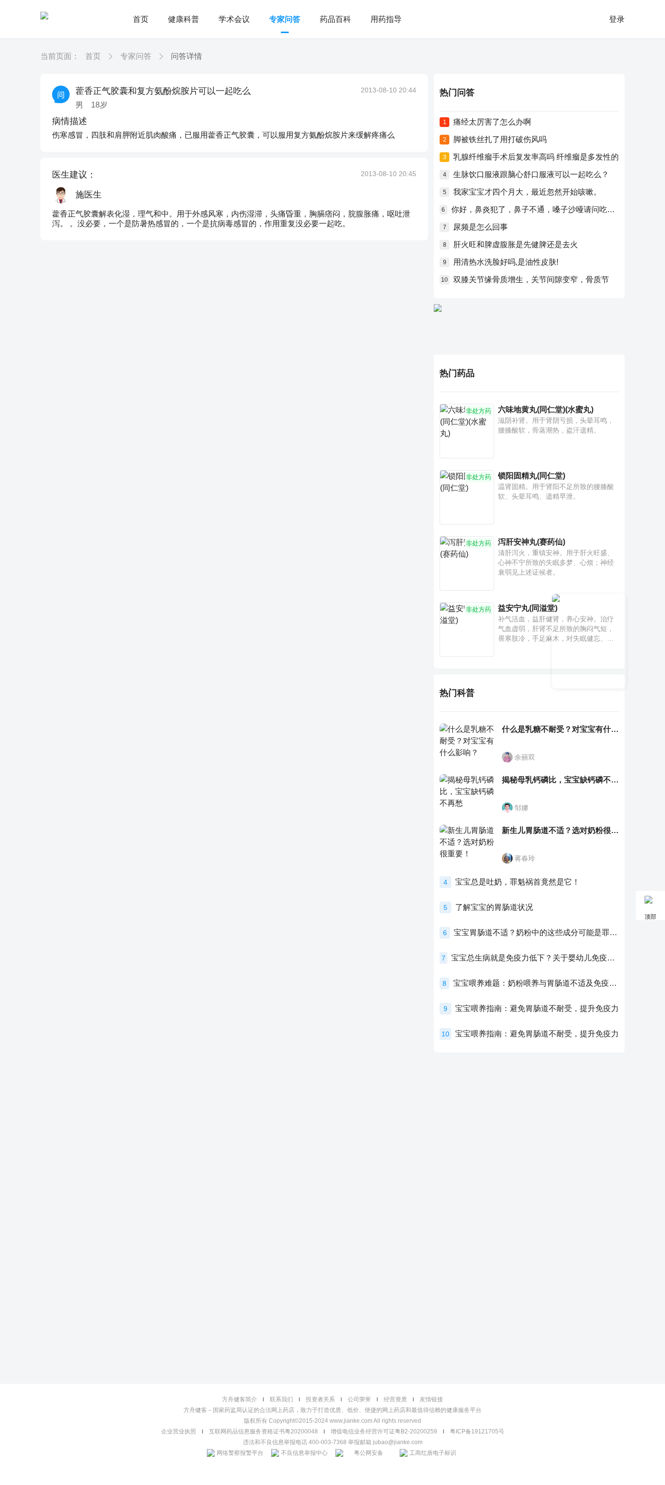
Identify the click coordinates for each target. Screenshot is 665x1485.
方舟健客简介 (239, 1399)
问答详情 (186, 56)
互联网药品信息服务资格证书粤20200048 (263, 1431)
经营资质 (395, 1399)
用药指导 (386, 19)
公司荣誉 (359, 1399)
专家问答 (284, 19)
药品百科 (335, 19)
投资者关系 (320, 1399)
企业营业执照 (178, 1431)
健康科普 (183, 19)
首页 (140, 19)
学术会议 (234, 19)
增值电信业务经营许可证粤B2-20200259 (384, 1431)
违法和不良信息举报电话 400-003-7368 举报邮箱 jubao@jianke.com (333, 1442)
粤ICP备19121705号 (477, 1431)
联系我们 (281, 1399)
